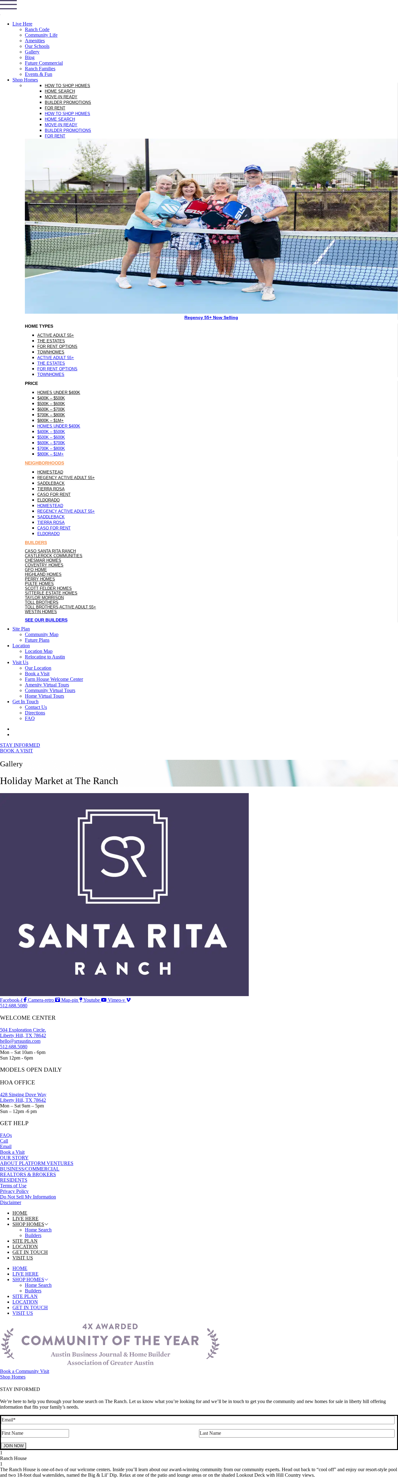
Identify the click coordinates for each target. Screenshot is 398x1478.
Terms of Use (13, 1185)
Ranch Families (40, 68)
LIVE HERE (25, 1218)
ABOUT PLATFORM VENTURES (36, 1163)
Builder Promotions (68, 102)
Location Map (39, 651)
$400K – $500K (51, 398)
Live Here (22, 23)
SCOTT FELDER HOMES (48, 588)
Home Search (60, 91)
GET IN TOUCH (30, 1252)
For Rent (55, 108)
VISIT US (22, 1257)
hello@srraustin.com (20, 1041)
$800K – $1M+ (50, 420)
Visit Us (20, 662)
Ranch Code (37, 29)
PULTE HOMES (39, 583)
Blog (30, 57)
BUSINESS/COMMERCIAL (29, 1168)
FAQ (30, 718)
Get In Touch (25, 701)
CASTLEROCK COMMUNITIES (53, 555)
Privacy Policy (14, 1191)
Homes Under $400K (58, 392)
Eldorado (48, 500)
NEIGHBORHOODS (44, 462)
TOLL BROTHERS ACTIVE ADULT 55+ (60, 607)
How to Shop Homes (67, 85)
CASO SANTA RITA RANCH (50, 551)
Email (6, 1146)
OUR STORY (14, 1157)
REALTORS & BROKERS (28, 1174)
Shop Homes (25, 79)
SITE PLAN (25, 1241)
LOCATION (25, 1246)
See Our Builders (46, 619)
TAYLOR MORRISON (44, 597)
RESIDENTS (13, 1180)
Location (21, 645)
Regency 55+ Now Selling (211, 317)
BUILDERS (36, 542)
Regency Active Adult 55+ (66, 477)
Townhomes (50, 352)
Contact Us (36, 707)
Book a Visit (37, 673)
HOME (19, 1213)
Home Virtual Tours (44, 696)
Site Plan (21, 628)
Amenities (35, 40)
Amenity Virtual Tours (47, 684)
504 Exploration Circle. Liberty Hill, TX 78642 (23, 1032)
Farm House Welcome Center (54, 679)
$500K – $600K (51, 403)
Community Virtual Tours (50, 690)
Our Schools (37, 46)
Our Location (38, 668)
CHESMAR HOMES (43, 560)
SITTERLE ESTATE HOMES (51, 593)
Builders (33, 1235)
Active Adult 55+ (55, 335)
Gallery (32, 51)
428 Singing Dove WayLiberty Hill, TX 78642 (23, 1097)
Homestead (50, 472)
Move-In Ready (61, 97)
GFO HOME (36, 569)
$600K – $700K (51, 409)
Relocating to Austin (45, 656)
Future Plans (37, 640)
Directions (35, 712)
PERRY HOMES (40, 579)
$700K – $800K (51, 415)
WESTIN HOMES (41, 611)
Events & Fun (38, 74)
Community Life (41, 35)
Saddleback (51, 483)
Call (4, 1140)
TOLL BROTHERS (41, 602)
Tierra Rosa (51, 489)
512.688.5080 (13, 1046)
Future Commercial (44, 63)
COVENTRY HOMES (44, 565)
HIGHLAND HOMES (43, 574)
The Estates (51, 341)
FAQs (6, 1135)
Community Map (41, 634)
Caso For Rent (54, 494)
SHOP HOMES (28, 1224)
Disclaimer (10, 1202)
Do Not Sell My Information (28, 1196)
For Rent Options (57, 346)
